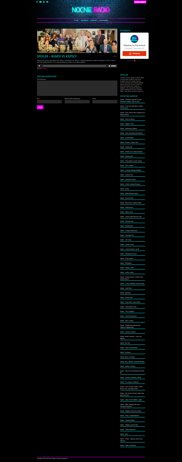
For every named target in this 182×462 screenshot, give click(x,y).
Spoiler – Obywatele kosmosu (128, 253)
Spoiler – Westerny (125, 293)
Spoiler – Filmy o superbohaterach (129, 415)
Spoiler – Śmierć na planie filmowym (130, 184)
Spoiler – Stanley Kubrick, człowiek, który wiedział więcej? (131, 278)
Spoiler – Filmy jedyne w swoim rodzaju (131, 161)
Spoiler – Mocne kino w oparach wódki (130, 202)
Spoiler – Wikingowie (126, 263)
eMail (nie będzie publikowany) (73, 98)
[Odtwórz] (39, 66)
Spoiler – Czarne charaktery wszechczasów (132, 283)
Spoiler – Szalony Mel (126, 147)
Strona (94, 98)
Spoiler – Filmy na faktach (127, 119)
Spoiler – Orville (124, 188)
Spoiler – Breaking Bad (126, 226)
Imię (38, 98)
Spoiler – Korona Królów (126, 198)
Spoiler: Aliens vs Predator (127, 357)
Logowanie (104, 20)
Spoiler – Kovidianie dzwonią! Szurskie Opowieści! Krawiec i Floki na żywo (131, 100)
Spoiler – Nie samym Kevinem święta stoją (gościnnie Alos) (132, 394)
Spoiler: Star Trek (125, 343)
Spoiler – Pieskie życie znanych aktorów (131, 151)
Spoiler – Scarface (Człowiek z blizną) (130, 377)
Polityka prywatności (62, 458)
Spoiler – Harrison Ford (126, 175)
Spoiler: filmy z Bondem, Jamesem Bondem (132, 361)
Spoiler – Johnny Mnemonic (127, 429)
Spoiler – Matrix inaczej (126, 212)
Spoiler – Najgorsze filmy (127, 124)
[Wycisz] (110, 66)
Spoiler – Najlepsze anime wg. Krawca (130, 411)
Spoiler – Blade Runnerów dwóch (129, 193)
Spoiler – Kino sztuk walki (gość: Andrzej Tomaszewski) (131, 107)
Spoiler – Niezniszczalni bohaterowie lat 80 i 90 (132, 372)
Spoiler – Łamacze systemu (128, 332)
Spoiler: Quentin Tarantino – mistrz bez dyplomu (131, 337)
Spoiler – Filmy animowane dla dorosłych (131, 133)
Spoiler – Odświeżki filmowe (128, 179)
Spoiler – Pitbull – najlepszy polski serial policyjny (131, 439)
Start (76, 20)
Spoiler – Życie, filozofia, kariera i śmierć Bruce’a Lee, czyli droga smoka (131, 387)
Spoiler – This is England (127, 311)
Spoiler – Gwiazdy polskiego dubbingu (130, 170)
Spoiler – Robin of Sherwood (128, 445)
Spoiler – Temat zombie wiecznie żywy (131, 216)
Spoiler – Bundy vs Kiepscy (127, 366)
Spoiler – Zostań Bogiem (127, 137)
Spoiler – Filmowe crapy (126, 221)
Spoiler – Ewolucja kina (126, 207)
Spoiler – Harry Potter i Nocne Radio (130, 302)
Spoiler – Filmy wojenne (126, 258)
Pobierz (44, 68)
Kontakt (94, 20)
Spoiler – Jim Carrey (125, 240)
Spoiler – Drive (124, 434)
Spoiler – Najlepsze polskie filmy (129, 425)
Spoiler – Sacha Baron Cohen (128, 306)
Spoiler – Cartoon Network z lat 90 (129, 249)
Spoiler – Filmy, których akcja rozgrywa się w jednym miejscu (132, 113)
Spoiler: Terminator (125, 352)
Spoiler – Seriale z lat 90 (127, 244)
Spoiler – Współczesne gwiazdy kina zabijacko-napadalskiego (130, 326)
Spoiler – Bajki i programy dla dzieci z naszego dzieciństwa (130, 405)
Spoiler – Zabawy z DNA (127, 267)
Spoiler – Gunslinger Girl (127, 235)
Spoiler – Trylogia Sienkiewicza (128, 230)
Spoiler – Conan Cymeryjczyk (128, 316)
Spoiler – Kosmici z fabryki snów (129, 142)
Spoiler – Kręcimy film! (126, 297)
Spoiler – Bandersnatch (126, 156)
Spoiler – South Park (126, 288)
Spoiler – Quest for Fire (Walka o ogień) (131, 400)
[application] (77, 66)
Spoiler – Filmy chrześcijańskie (128, 347)
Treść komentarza (41, 79)
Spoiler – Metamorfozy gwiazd (128, 128)
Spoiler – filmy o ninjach (126, 320)
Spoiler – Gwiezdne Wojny (127, 420)
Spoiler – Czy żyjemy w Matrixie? (129, 382)
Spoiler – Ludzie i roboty (126, 272)
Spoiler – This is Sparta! (126, 165)
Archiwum (84, 20)
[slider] (113, 65)
